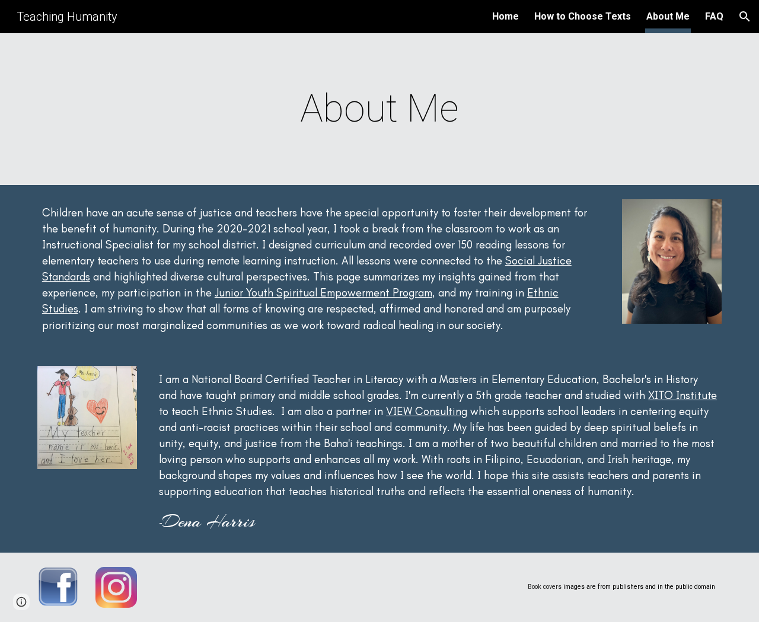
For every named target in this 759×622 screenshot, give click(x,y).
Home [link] (505, 16)
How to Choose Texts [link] (582, 16)
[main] (379, 109)
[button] (745, 16)
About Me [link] (668, 16)
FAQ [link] (714, 16)
